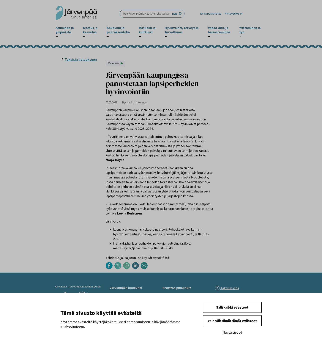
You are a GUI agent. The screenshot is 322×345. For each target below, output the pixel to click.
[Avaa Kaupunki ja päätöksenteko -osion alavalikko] (108, 36)
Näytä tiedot (232, 332)
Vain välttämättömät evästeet (232, 320)
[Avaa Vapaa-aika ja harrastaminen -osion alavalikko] (209, 36)
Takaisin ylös (229, 288)
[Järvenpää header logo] (76, 14)
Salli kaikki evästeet (232, 307)
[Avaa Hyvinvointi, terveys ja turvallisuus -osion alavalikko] (166, 36)
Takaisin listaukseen (81, 59)
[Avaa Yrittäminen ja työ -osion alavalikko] (240, 36)
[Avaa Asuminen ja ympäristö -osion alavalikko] (57, 36)
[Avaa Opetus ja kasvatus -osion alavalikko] (84, 36)
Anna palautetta (210, 13)
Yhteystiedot (233, 13)
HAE (175, 13)
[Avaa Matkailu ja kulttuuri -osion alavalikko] (140, 36)
